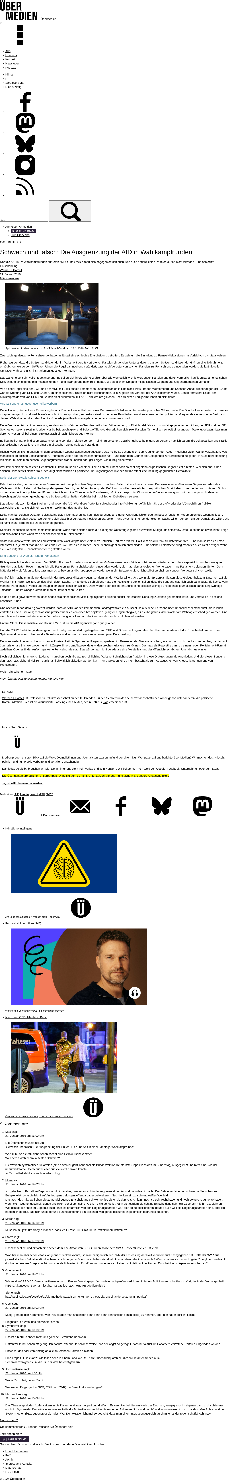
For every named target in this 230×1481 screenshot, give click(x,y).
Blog (105, 702)
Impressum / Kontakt (18, 1463)
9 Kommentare (9, 278)
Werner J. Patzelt (13, 698)
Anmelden (25, 226)
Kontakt (10, 59)
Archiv (9, 1459)
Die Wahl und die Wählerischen (39, 1322)
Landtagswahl (29, 794)
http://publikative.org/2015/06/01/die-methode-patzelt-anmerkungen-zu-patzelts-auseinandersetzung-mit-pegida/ (76, 1296)
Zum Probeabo (20, 235)
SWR (49, 794)
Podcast (10, 67)
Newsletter (12, 63)
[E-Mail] (80, 815)
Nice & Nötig (13, 87)
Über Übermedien (16, 1451)
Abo (8, 51)
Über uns (11, 55)
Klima (9, 74)
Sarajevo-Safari (15, 82)
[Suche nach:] (24, 219)
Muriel (9, 1180)
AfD (16, 794)
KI (6, 78)
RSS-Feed (12, 1471)
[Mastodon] (202, 815)
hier (50, 678)
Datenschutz (13, 1467)
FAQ (8, 1455)
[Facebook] (121, 815)
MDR (41, 794)
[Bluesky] (162, 815)
